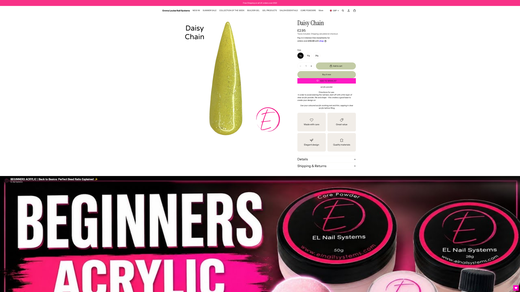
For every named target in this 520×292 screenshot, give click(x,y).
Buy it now (326, 74)
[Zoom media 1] (225, 78)
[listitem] (321, 10)
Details (302, 159)
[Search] (343, 11)
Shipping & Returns (311, 166)
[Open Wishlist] (516, 288)
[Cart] (355, 11)
